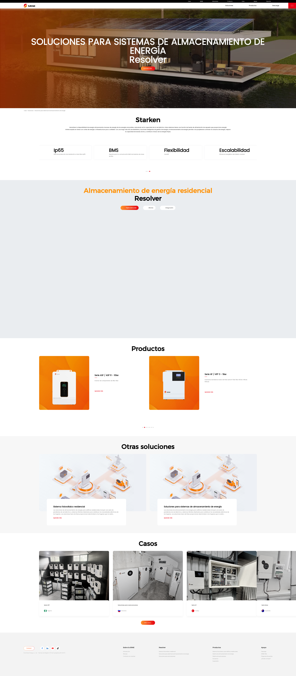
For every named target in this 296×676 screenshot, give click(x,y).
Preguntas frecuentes (266, 656)
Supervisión (216, 661)
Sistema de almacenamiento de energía (223, 654)
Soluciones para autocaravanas (167, 656)
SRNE (201, 1)
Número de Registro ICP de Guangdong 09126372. (52, 653)
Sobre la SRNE (128, 647)
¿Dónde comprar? (266, 658)
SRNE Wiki (264, 654)
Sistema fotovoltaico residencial (167, 651)
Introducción (126, 651)
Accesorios (215, 658)
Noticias (125, 654)
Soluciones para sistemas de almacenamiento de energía (50, 111)
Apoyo (255, 1)
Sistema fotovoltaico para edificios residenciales (225, 651)
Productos (252, 5)
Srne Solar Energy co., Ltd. (30, 653)
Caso (243, 1)
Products (229, 1)
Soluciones (215, 1)
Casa (189, 1)
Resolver (162, 647)
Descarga (275, 5)
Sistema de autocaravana (219, 656)
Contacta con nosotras (129, 656)
